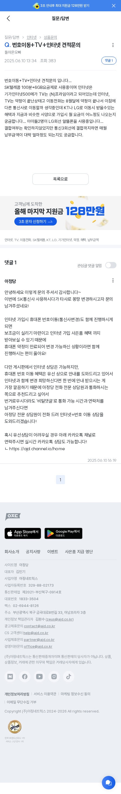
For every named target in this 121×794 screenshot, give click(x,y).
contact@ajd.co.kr (39, 626)
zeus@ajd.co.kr (60, 619)
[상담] (108, 782)
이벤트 (52, 551)
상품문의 (50, 37)
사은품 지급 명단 (79, 551)
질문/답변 (12, 37)
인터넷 (32, 37)
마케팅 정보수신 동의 (75, 694)
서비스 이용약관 (45, 694)
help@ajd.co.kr (35, 633)
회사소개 (12, 551)
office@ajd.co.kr (38, 646)
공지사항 (33, 551)
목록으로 (60, 179)
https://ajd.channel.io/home (37, 448)
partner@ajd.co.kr (39, 640)
